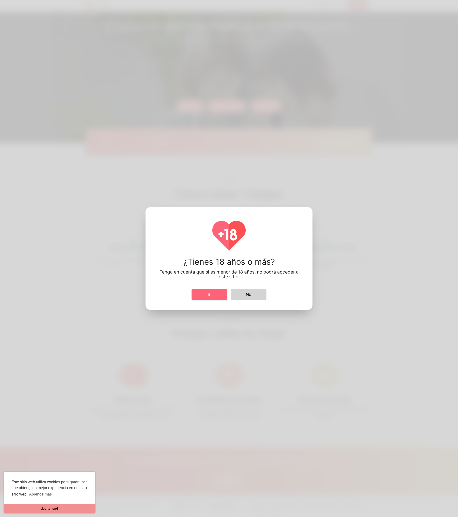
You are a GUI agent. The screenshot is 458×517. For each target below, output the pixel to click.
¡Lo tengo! (49, 508)
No (248, 294)
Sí (209, 294)
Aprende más (40, 494)
